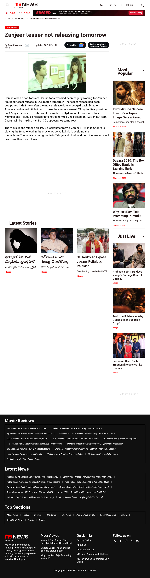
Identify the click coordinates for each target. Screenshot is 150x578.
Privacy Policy (84, 540)
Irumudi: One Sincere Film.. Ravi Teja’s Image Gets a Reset (56, 542)
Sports (31, 520)
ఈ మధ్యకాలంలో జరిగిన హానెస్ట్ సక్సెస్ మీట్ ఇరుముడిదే (81, 497)
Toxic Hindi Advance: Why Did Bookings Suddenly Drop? (87, 477)
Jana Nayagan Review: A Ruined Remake (24, 454)
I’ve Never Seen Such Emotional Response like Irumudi (30, 487)
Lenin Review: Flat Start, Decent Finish (23, 459)
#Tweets (25, 12)
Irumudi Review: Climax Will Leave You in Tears (27, 428)
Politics (26, 515)
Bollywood (125, 515)
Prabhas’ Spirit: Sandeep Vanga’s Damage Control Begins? (32, 477)
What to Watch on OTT (85, 515)
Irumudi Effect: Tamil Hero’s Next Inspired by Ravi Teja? (81, 492)
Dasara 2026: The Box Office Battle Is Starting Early (55, 549)
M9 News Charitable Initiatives (92, 554)
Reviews (37, 515)
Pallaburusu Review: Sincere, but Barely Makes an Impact (77, 428)
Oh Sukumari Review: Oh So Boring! (103, 454)
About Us (81, 544)
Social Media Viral (108, 515)
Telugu (129, 5)
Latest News (17, 469)
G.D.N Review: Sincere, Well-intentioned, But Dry (27, 438)
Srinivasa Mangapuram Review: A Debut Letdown (28, 449)
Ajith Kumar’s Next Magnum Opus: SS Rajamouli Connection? (33, 482)
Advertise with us (85, 549)
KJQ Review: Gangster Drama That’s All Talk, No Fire (75, 438)
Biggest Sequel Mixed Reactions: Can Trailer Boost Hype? (84, 487)
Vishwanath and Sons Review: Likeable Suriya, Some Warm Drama (86, 433)
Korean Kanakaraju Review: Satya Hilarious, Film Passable (37, 444)
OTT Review (51, 515)
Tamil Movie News (15, 520)
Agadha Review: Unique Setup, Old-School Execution (29, 433)
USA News (66, 515)
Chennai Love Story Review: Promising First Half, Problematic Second (85, 449)
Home (7, 18)
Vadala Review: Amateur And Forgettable (65, 454)
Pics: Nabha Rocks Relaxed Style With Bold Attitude (87, 482)
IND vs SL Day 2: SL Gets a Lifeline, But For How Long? (30, 497)
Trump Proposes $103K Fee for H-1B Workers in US (30, 492)
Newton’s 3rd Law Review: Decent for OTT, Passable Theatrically (95, 444)
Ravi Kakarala (15, 45)
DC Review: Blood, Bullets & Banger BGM (120, 438)
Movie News (19, 18)
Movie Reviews (19, 420)
